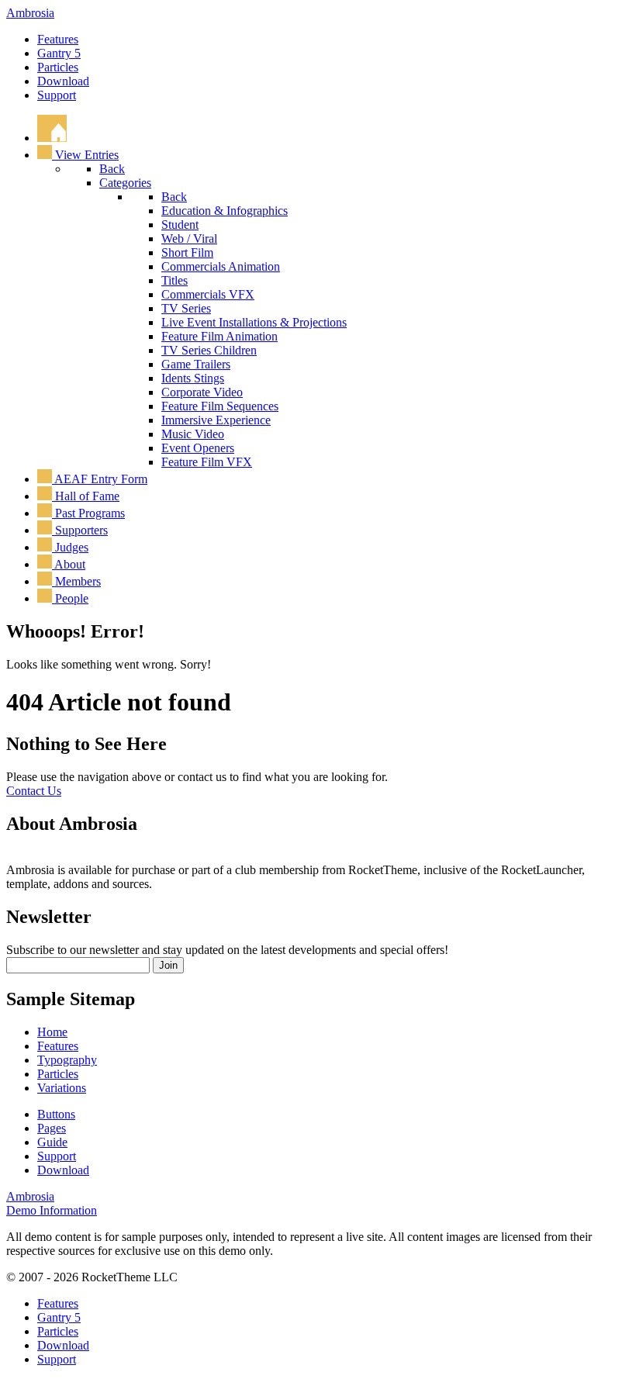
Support (56, 95)
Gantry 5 (59, 53)
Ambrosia (30, 12)
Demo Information (51, 1210)
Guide (52, 1142)
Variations (61, 1087)
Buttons (56, 1114)
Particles (57, 67)
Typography (67, 1059)
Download (63, 81)
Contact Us (33, 790)
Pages (51, 1128)
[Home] (52, 137)
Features (57, 39)
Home (52, 1032)
